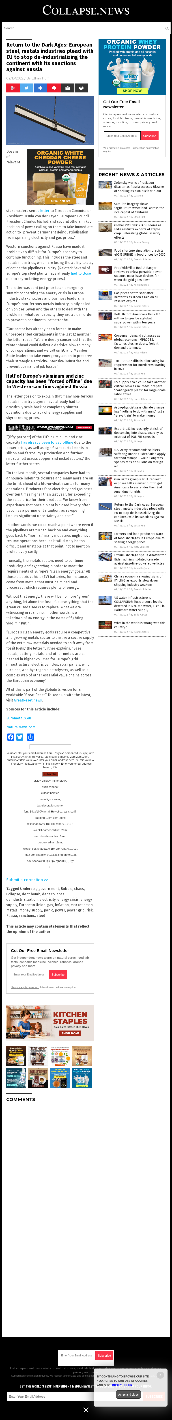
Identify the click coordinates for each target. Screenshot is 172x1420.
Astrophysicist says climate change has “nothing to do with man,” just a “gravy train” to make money (139, 411)
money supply (30, 910)
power (60, 910)
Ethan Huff (40, 78)
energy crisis (68, 899)
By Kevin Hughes (140, 284)
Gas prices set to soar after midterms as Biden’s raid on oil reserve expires (136, 297)
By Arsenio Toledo (141, 259)
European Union (32, 905)
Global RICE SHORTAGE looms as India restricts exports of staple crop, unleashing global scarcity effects (137, 231)
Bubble (66, 889)
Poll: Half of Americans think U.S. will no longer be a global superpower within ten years (137, 318)
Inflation (62, 905)
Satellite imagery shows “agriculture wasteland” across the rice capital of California (139, 208)
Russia (11, 915)
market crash (82, 905)
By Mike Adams (139, 352)
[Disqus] (50, 1162)
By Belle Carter (139, 614)
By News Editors (139, 306)
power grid (76, 910)
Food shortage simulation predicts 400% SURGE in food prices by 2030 (140, 253)
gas (50, 905)
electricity (47, 899)
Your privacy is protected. (25, 987)
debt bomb (31, 894)
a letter (43, 211)
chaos (79, 889)
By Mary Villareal (140, 546)
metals (11, 910)
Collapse (13, 894)
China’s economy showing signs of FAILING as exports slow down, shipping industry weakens (138, 580)
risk (89, 910)
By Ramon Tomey (140, 242)
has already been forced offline (47, 442)
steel (41, 915)
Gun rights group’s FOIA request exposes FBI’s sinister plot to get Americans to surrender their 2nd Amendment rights (138, 485)
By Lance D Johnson (141, 399)
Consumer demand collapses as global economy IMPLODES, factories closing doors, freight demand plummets (137, 342)
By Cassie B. (137, 195)
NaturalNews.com (20, 727)
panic (48, 910)
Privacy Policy (121, 1385)
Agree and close (128, 1394)
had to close (81, 273)
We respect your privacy (62, 1375)
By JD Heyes (137, 441)
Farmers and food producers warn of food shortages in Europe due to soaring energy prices (139, 538)
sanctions (27, 915)
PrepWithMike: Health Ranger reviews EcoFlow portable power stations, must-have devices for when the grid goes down (138, 274)
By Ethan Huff (138, 217)
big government (45, 889)
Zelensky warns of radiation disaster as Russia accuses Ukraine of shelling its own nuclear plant (139, 187)
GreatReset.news (28, 700)
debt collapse (53, 894)
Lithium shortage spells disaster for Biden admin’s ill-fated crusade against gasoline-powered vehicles (140, 559)
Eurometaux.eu (18, 718)
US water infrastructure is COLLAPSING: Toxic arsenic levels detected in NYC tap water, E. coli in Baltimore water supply (139, 604)
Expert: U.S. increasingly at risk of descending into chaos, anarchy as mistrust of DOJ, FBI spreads (138, 433)
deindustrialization (22, 899)
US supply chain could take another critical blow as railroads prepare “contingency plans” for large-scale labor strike (140, 388)
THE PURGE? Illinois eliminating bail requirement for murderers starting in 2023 (140, 365)
